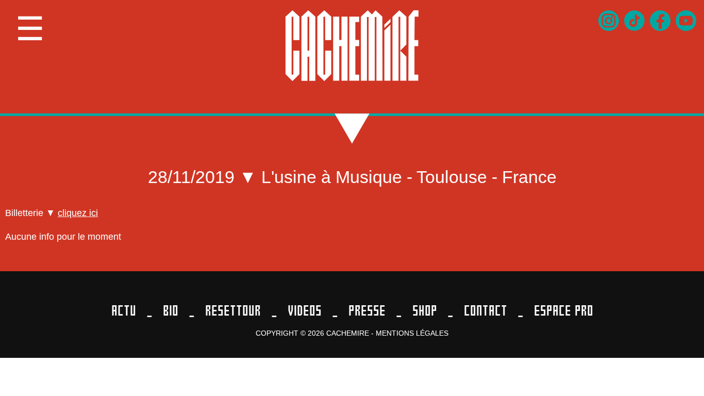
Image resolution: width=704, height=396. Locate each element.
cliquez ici (78, 213)
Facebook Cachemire (660, 20)
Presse (366, 310)
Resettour (233, 310)
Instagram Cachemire (608, 20)
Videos (305, 310)
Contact (485, 310)
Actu (123, 310)
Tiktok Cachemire (634, 20)
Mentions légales (412, 333)
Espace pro (563, 310)
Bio (170, 310)
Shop (424, 310)
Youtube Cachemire (686, 20)
